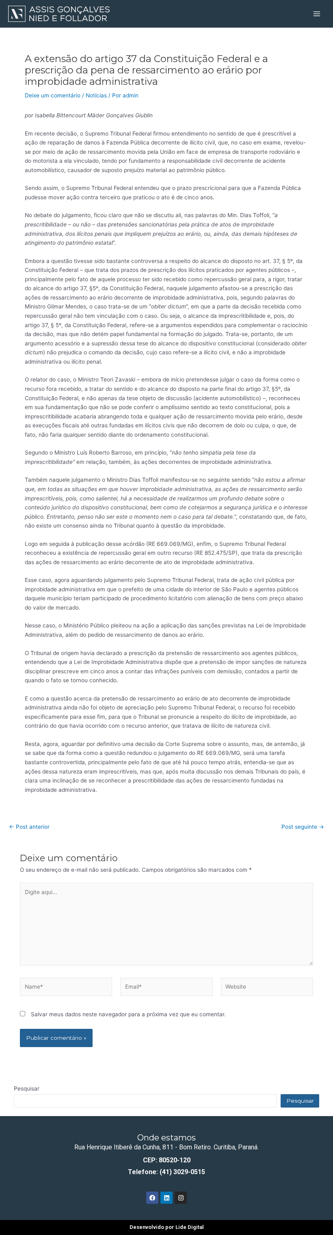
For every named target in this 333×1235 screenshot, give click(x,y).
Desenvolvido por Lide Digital (167, 1227)
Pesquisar (26, 1088)
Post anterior (29, 827)
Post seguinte (302, 827)
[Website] (267, 988)
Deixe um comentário (52, 95)
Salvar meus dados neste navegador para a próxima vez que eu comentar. (128, 1014)
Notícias (96, 95)
